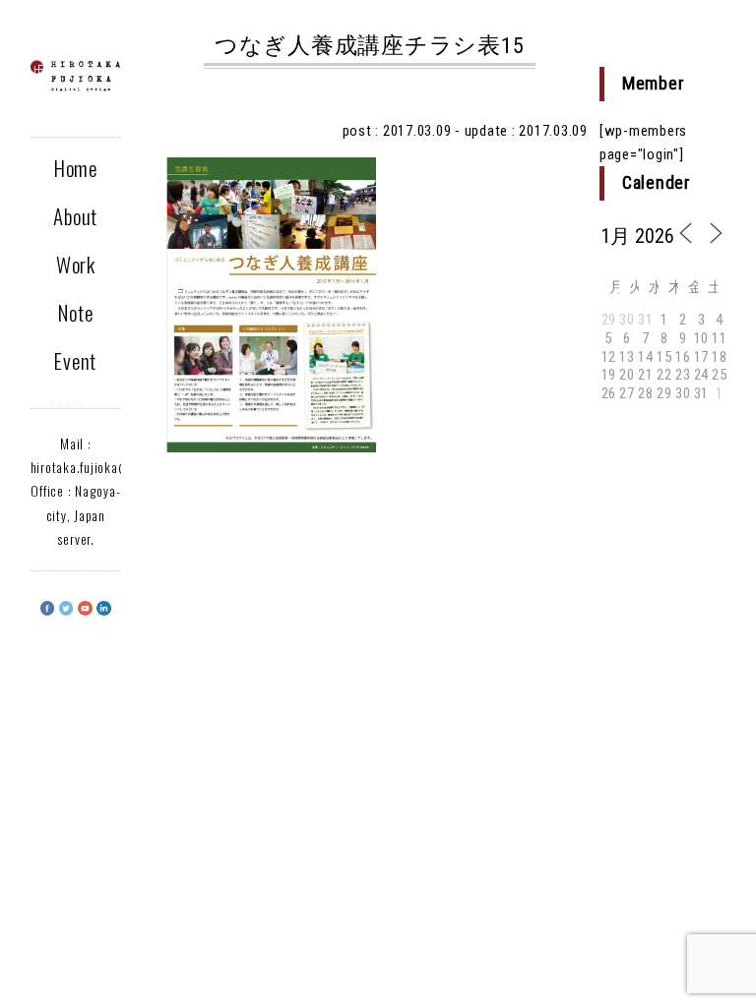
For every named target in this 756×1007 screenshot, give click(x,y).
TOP (706, 934)
